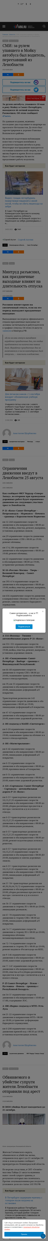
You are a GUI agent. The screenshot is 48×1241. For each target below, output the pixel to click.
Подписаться (24, 626)
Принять (24, 1234)
